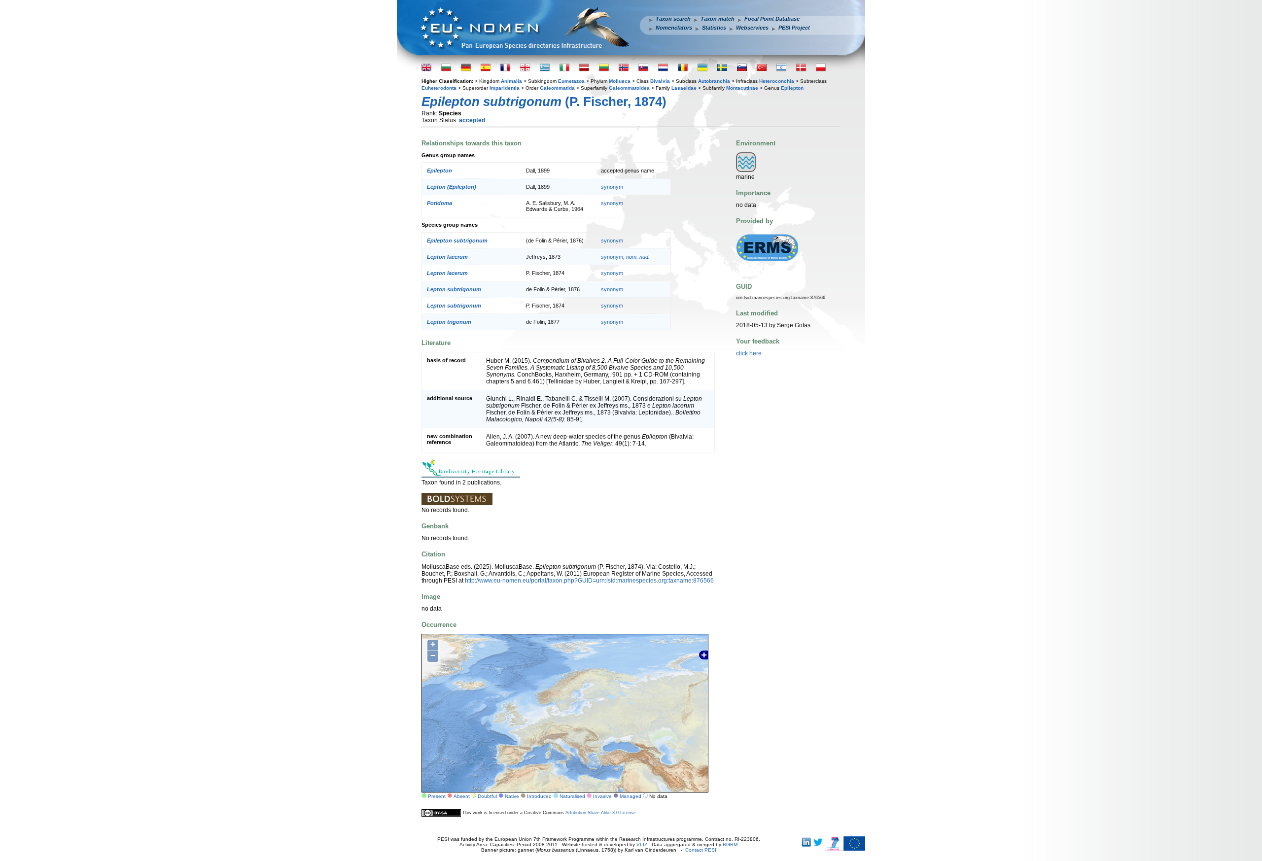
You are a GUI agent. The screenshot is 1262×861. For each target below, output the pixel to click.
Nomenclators (674, 28)
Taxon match (718, 19)
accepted (472, 120)
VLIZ (641, 844)
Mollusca (620, 81)
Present (437, 796)
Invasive (602, 796)
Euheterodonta (438, 88)
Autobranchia (714, 81)
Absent (462, 796)
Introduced (539, 796)
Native (512, 796)
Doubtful (487, 796)
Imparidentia (505, 88)
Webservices (752, 28)
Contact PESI (700, 850)
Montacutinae (742, 88)
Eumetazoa (571, 81)
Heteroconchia (776, 81)
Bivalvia (660, 81)
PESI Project (794, 28)
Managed (630, 796)
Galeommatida (557, 88)
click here (749, 353)
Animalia (511, 81)
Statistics (714, 28)
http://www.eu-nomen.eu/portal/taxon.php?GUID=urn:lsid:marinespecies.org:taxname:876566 (589, 580)
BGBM (730, 844)
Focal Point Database (772, 19)
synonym (612, 187)
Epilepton (792, 88)
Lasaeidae (684, 88)
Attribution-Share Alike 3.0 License (600, 812)
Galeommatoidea (629, 88)
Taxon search (673, 19)
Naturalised (572, 796)
